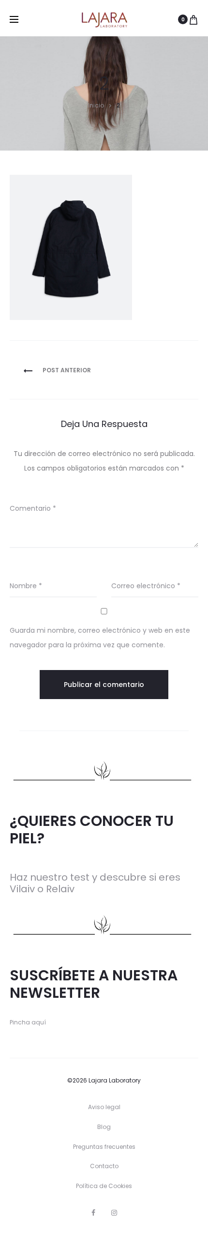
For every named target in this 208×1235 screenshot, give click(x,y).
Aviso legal (104, 1107)
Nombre (26, 586)
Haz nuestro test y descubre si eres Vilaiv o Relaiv (95, 883)
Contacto (104, 1166)
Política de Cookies (104, 1186)
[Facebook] (93, 1212)
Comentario (33, 508)
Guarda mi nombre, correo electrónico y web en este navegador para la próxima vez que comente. (100, 637)
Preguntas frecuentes (104, 1147)
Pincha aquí (28, 1022)
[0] (193, 19)
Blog (104, 1127)
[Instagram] (114, 1212)
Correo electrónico (145, 586)
